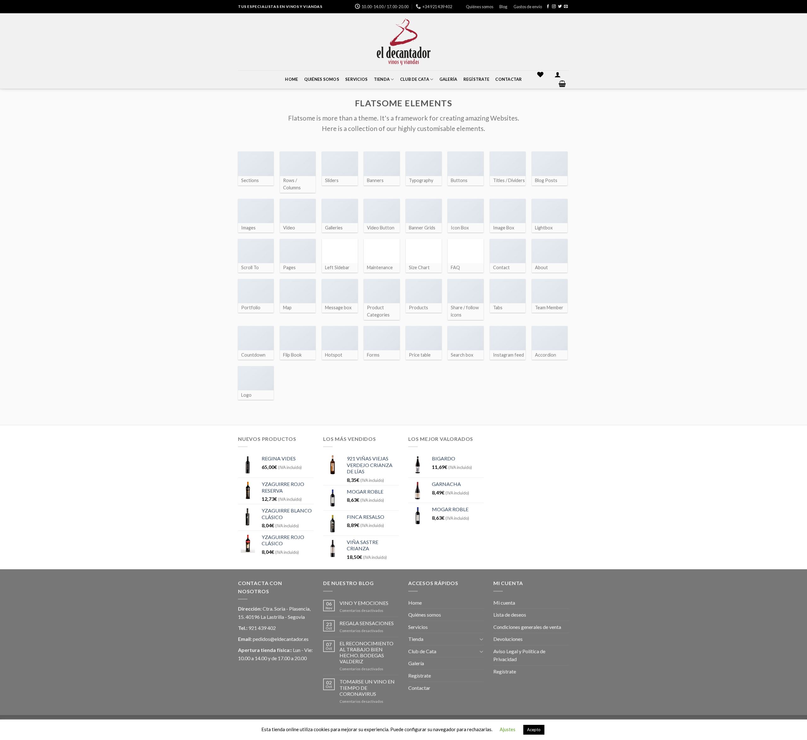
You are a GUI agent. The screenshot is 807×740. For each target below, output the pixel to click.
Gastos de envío (528, 6)
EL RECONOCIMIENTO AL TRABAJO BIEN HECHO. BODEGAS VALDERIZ (366, 652)
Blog (503, 6)
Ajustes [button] (507, 729)
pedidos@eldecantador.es (281, 639)
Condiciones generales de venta (527, 627)
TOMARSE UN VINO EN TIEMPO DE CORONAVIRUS (367, 687)
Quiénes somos (479, 6)
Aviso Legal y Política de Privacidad (519, 655)
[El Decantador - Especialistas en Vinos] (403, 41)
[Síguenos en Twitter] (560, 6)
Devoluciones (508, 639)
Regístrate (476, 79)
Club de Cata (414, 79)
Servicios (356, 79)
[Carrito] (562, 83)
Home (291, 79)
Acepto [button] (534, 729)
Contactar (508, 79)
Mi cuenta (504, 603)
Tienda (382, 79)
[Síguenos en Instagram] (554, 6)
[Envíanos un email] (566, 6)
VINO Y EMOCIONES (364, 603)
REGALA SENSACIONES (367, 623)
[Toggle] (481, 639)
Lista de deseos (509, 615)
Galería (448, 79)
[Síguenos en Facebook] (548, 6)
